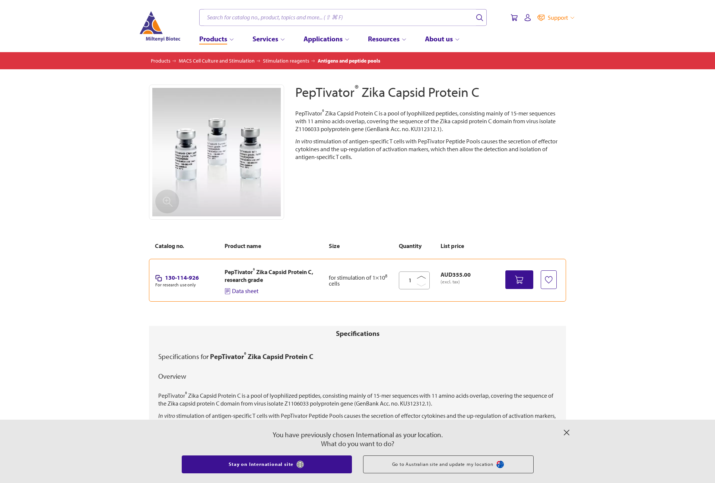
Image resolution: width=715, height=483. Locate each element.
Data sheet (245, 291)
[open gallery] (216, 152)
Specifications (357, 333)
